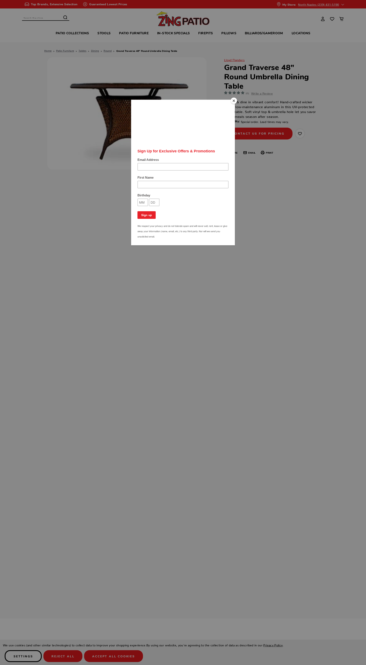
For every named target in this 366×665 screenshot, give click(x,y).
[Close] (234, 101)
